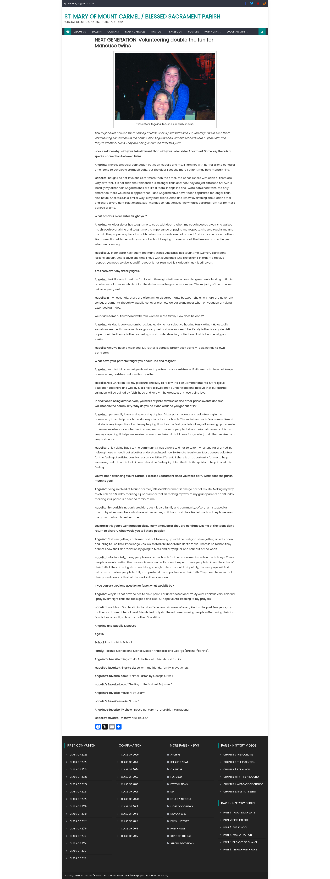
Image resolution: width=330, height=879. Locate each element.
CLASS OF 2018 (78, 814)
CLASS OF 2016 (78, 828)
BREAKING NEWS (179, 762)
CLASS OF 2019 (78, 806)
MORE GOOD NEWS (181, 806)
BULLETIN (97, 31)
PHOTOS (156, 31)
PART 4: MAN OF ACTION (237, 835)
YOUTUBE (193, 31)
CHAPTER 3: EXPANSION (236, 769)
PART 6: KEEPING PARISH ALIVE (240, 849)
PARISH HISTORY (179, 821)
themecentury (160, 875)
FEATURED (176, 777)
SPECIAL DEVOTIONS (182, 843)
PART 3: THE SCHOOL (235, 827)
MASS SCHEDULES (135, 31)
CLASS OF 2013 (78, 851)
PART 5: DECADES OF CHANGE (240, 842)
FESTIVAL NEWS (179, 784)
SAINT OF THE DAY (180, 836)
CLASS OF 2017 (78, 821)
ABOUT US (80, 31)
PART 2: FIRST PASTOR (236, 820)
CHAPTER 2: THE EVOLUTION (239, 762)
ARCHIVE (175, 754)
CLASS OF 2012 (78, 858)
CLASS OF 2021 (78, 791)
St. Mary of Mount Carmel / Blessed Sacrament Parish (142, 16)
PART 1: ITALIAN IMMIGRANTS (239, 812)
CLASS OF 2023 (78, 777)
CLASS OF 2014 (78, 843)
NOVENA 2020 (178, 814)
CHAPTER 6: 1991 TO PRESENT (239, 791)
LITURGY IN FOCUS (180, 799)
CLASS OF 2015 (78, 836)
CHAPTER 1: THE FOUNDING (238, 754)
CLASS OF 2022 (78, 784)
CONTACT (113, 31)
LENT (173, 791)
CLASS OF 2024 (78, 769)
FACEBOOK (175, 31)
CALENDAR (176, 769)
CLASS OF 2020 (78, 799)
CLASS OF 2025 (78, 762)
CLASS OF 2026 (78, 754)
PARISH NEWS (177, 828)
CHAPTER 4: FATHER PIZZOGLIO (241, 777)
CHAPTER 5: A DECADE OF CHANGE (243, 784)
